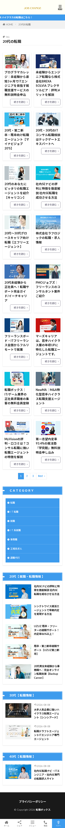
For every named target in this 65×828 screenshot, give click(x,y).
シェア (19, 826)
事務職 (13, 539)
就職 (12, 521)
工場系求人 (16, 548)
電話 (45, 826)
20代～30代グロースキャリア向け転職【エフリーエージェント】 (17, 240)
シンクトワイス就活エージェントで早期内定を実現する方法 (46, 610)
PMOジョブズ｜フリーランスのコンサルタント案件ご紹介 (48, 289)
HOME (9, 24)
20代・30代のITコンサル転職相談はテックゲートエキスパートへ (48, 137)
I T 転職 (14, 511)
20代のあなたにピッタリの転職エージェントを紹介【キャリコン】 (17, 190)
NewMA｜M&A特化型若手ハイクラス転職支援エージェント (48, 396)
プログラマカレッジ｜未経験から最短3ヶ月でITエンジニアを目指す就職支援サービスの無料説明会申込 (17, 83)
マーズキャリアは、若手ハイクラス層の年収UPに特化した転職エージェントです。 (48, 345)
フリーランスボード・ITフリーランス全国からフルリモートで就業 (17, 342)
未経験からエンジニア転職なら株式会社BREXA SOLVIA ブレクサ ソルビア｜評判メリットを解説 (48, 83)
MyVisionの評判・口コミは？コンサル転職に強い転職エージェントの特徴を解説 (17, 448)
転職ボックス (43, 809)
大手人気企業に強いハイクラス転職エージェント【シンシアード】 (46, 713)
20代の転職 (24, 24)
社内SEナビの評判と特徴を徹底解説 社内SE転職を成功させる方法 (48, 190)
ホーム (6, 826)
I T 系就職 (15, 530)
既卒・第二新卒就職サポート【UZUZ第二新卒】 (46, 650)
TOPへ (58, 826)
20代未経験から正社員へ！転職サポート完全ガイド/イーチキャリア (17, 291)
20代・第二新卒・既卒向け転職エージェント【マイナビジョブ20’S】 (17, 139)
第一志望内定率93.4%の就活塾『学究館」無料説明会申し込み (48, 445)
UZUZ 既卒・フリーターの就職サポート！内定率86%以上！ (46, 630)
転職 (12, 502)
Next (40, 476)
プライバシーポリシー (32, 801)
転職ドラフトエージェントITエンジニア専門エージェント (46, 735)
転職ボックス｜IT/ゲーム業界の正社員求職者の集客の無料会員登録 (17, 396)
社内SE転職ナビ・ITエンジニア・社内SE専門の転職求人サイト (47, 774)
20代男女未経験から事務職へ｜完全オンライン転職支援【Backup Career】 (47, 672)
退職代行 (15, 557)
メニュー (32, 826)
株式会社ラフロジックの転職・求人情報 (48, 237)
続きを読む (20, 102)
